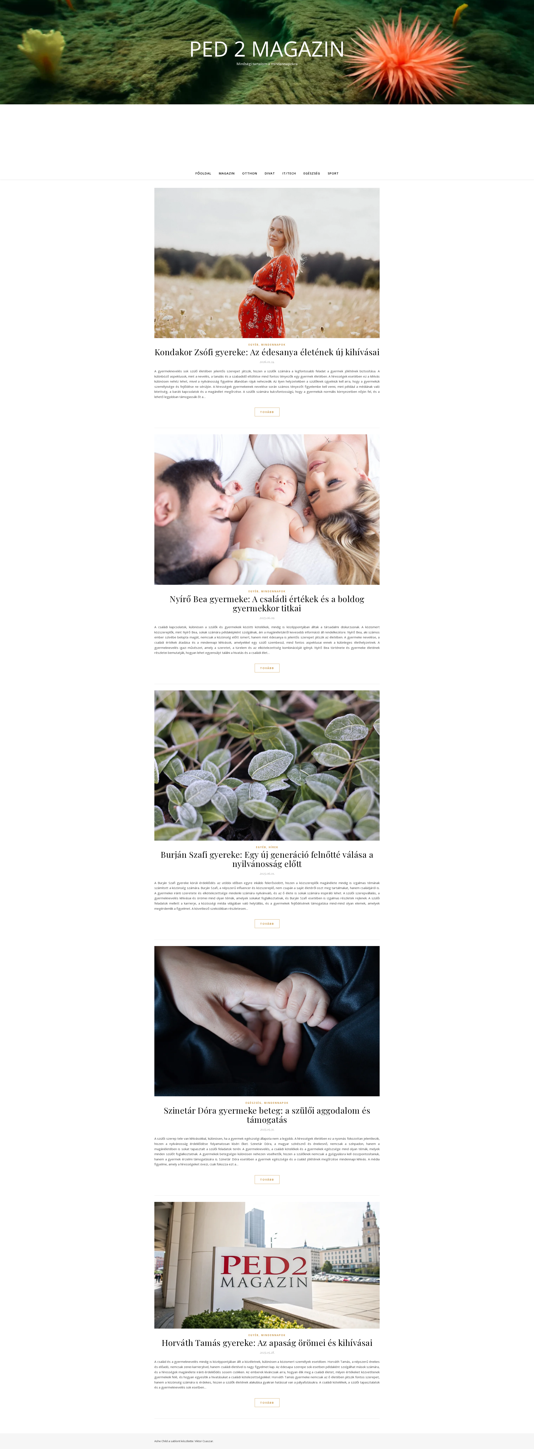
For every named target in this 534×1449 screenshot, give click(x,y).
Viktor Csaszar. (204, 1441)
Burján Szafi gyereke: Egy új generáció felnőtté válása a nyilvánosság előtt (267, 859)
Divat (270, 173)
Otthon (249, 173)
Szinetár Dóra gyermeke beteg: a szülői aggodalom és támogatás (267, 1115)
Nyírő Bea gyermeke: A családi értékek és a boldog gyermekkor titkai (267, 603)
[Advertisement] (267, 135)
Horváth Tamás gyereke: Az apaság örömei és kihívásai (267, 1342)
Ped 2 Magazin (267, 48)
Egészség (312, 173)
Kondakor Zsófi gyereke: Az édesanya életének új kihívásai (267, 351)
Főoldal (203, 173)
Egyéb (253, 344)
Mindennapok (273, 344)
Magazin (227, 173)
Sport (333, 173)
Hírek (273, 847)
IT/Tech (289, 173)
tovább (267, 412)
